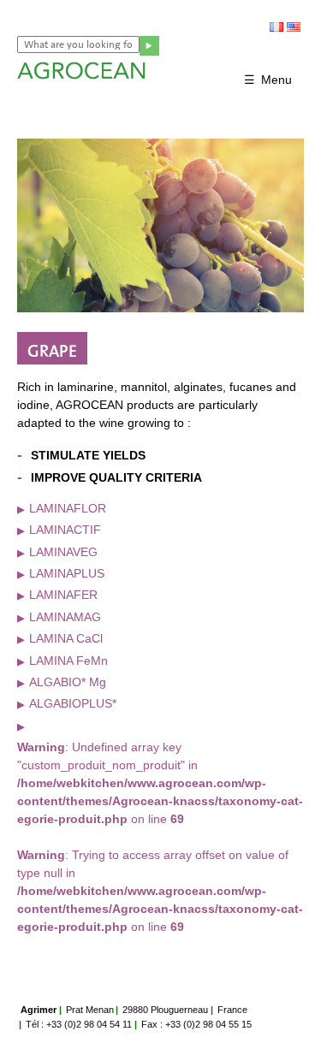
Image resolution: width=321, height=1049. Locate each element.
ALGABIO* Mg (67, 682)
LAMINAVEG (63, 552)
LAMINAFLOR (67, 508)
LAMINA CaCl (66, 638)
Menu (276, 79)
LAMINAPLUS (66, 573)
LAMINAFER (63, 595)
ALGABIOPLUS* (72, 703)
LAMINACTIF (65, 529)
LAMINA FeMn (68, 660)
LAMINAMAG (65, 617)
